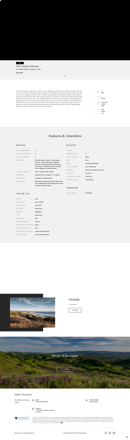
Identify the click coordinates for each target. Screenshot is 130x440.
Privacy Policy (81, 433)
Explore (75, 310)
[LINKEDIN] (109, 433)
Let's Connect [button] (65, 369)
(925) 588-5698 (93, 401)
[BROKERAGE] (113, 433)
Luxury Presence (28, 433)
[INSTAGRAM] (105, 433)
